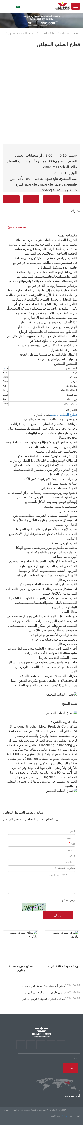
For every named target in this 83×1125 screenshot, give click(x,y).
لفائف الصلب (47, 33)
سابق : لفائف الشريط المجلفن (23, 812)
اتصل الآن (71, 199)
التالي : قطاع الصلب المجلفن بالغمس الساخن (33, 819)
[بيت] (41, 1032)
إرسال (58, 915)
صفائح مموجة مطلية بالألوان (20, 968)
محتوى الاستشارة (65, 867)
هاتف (31, 199)
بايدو (67, 1095)
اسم (72, 831)
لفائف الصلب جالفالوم (21, 33)
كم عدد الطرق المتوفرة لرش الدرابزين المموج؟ (42, 998)
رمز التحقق (68, 900)
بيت (76, 33)
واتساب (11, 199)
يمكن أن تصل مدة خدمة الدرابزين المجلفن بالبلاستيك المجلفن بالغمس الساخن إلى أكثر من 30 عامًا (42, 985)
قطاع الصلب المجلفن (63, 414)
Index (64, 1116)
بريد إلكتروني (51, 199)
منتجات (64, 33)
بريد (72, 843)
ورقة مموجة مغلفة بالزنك (63, 966)
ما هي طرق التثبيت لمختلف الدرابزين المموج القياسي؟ (42, 992)
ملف (3, 368)
